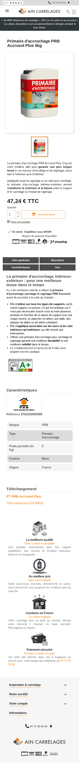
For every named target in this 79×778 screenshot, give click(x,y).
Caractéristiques (21, 267)
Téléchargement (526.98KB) (24, 503)
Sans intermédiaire (39, 580)
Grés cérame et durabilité (39, 543)
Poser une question (20, 222)
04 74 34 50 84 (59, 3)
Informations (18, 712)
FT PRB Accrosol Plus (23, 496)
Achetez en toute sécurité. (39, 653)
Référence (13, 414)
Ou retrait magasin (39, 616)
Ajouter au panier (43, 214)
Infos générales (21, 260)
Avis (57, 267)
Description (57, 260)
